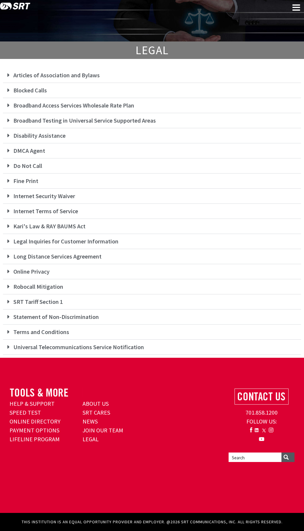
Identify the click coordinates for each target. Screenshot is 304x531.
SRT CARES (96, 412)
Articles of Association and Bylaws (56, 75)
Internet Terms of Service (45, 211)
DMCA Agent (29, 150)
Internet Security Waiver (44, 196)
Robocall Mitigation (38, 286)
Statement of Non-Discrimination (56, 316)
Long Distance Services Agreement (57, 256)
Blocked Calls (30, 90)
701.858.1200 (262, 412)
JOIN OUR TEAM (103, 430)
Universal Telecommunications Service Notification (78, 347)
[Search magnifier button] (287, 457)
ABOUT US (96, 403)
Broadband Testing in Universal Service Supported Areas (84, 120)
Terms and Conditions (41, 332)
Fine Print (25, 181)
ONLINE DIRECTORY (35, 421)
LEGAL (91, 439)
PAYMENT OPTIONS (34, 430)
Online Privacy (31, 271)
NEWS (90, 421)
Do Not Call (27, 165)
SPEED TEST (25, 412)
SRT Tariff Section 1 (38, 301)
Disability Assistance (39, 135)
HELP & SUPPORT (32, 403)
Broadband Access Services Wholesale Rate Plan (73, 105)
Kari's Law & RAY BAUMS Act (49, 226)
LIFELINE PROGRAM (35, 439)
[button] (152, 75)
